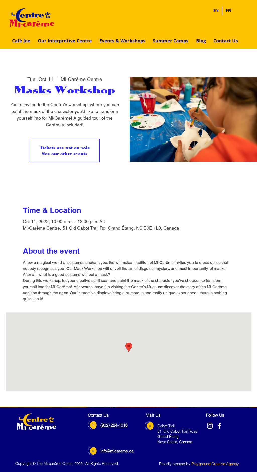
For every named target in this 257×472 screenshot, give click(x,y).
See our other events (64, 154)
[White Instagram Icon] (210, 426)
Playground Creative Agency (215, 463)
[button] (65, 41)
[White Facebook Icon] (219, 426)
